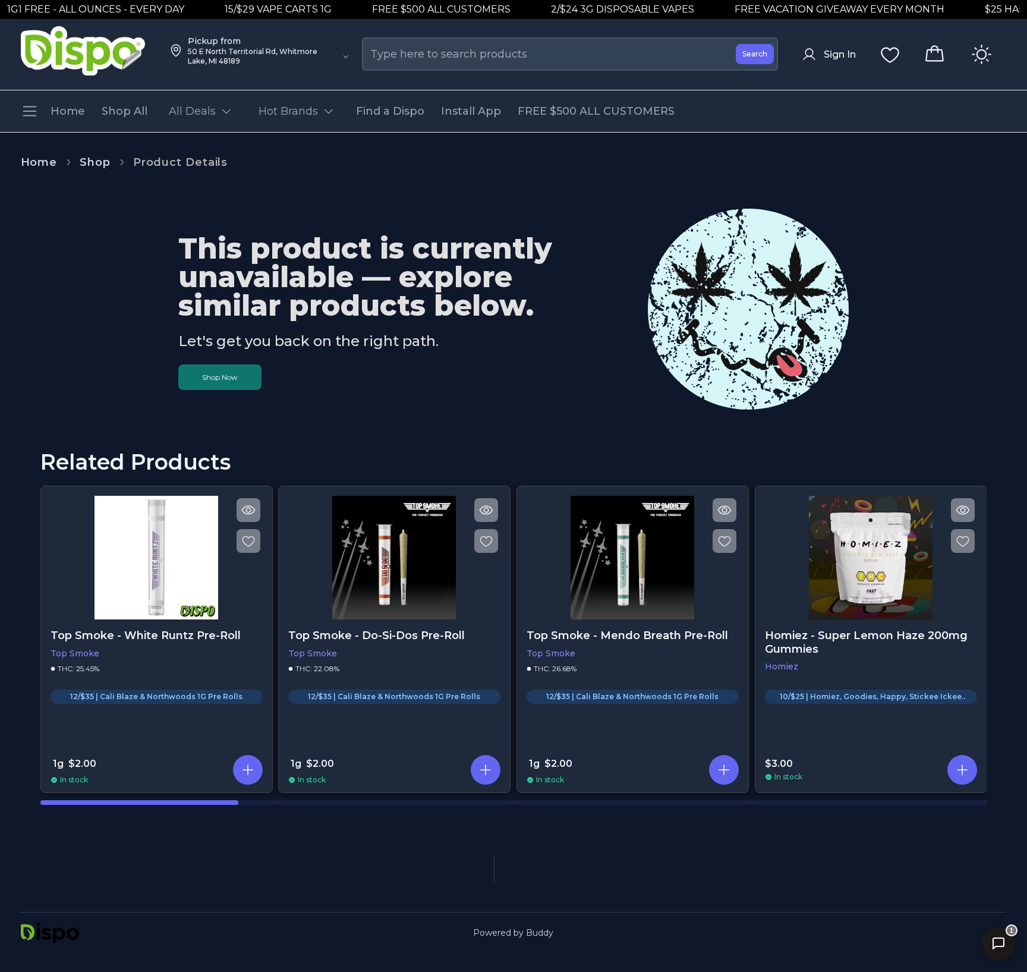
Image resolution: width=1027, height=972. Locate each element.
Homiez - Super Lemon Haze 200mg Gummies (866, 642)
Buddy (539, 932)
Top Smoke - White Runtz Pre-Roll (146, 635)
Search (754, 53)
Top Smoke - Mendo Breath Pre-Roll (627, 635)
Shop (95, 162)
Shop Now (220, 377)
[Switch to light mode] (981, 54)
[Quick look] (248, 510)
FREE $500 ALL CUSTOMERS (425, 9)
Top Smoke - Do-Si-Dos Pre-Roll (376, 635)
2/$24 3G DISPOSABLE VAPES (606, 9)
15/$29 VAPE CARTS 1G (262, 9)
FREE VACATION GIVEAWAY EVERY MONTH (823, 9)
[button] (247, 770)
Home (39, 162)
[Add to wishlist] (248, 541)
